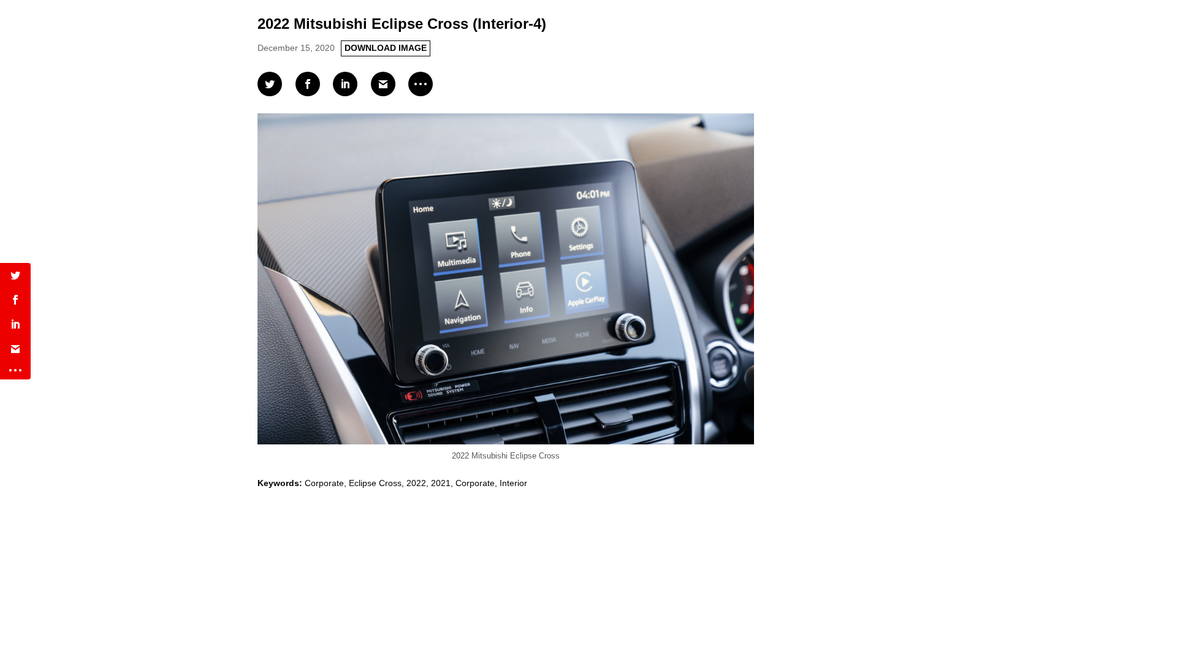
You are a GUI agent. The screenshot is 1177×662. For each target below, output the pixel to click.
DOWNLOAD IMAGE (386, 48)
